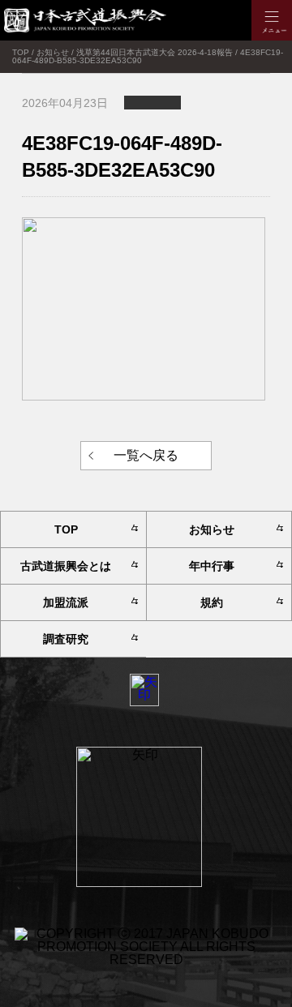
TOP (66, 529)
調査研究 (65, 638)
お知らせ (211, 529)
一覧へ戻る (146, 455)
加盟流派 (65, 602)
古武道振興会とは (65, 565)
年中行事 (211, 565)
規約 (211, 602)
